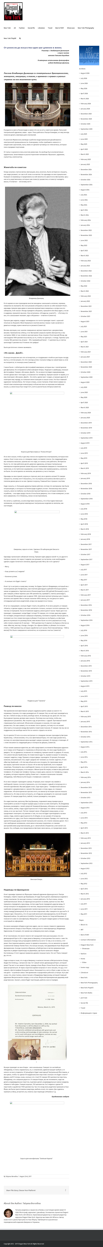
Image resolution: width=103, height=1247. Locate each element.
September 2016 (86, 620)
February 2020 (86, 413)
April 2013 (84, 828)
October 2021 (85, 316)
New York (84, 977)
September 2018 (86, 499)
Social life (84, 1003)
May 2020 (84, 397)
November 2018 (86, 488)
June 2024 (84, 200)
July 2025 (84, 134)
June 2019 (84, 453)
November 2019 (86, 428)
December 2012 (86, 848)
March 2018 (85, 529)
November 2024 (86, 174)
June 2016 (84, 635)
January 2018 (85, 539)
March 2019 (85, 468)
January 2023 (85, 266)
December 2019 (86, 423)
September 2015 (86, 681)
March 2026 (85, 99)
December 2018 (86, 483)
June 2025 (84, 139)
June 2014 (84, 757)
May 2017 (84, 580)
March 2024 (85, 215)
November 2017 (86, 549)
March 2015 (85, 711)
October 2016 (85, 615)
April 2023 (84, 251)
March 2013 (85, 833)
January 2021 (85, 357)
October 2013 (85, 798)
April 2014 (84, 767)
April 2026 (84, 93)
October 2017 (85, 554)
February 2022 (86, 296)
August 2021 (85, 321)
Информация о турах (89, 1013)
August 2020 (85, 382)
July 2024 (84, 195)
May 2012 (84, 884)
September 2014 (86, 742)
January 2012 (85, 899)
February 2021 (86, 352)
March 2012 (85, 894)
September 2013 (86, 803)
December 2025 (86, 114)
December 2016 (86, 605)
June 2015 (84, 696)
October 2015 (85, 676)
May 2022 (84, 286)
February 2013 (86, 838)
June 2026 (84, 83)
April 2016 (84, 646)
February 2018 (86, 534)
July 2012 (84, 873)
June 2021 (84, 332)
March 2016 (85, 651)
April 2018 (84, 524)
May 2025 (84, 144)
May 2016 (84, 640)
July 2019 (84, 448)
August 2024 (85, 190)
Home (83, 959)
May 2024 (84, 205)
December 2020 (86, 362)
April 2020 (84, 402)
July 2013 (84, 813)
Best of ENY (85, 935)
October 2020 (85, 372)
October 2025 (85, 124)
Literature (84, 972)
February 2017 (86, 595)
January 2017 (85, 600)
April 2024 (84, 210)
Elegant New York (87, 945)
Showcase (85, 948)
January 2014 (85, 782)
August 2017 (85, 565)
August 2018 (85, 504)
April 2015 (84, 706)
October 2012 (85, 858)
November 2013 (86, 792)
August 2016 (85, 625)
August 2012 (85, 868)
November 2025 (86, 119)
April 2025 (84, 149)
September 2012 (86, 863)
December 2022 (86, 271)
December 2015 (86, 666)
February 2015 (86, 716)
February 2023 (86, 261)
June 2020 (84, 392)
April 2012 (84, 889)
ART (82, 930)
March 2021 (85, 347)
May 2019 (84, 458)
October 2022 (85, 281)
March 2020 (85, 407)
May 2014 (84, 762)
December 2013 (86, 787)
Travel (83, 1008)
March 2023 (85, 256)
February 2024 (86, 220)
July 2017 (84, 570)
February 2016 (86, 656)
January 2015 (85, 721)
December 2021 (86, 306)
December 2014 (86, 727)
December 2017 (86, 544)
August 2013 (85, 808)
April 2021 (84, 342)
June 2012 (84, 879)
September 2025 (86, 129)
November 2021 (86, 311)
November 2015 (86, 671)
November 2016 (86, 610)
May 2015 (84, 701)
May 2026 (84, 88)
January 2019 (85, 478)
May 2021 (84, 337)
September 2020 (86, 377)
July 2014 (84, 752)
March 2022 (85, 291)
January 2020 (85, 418)
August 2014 (85, 747)
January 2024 (85, 225)
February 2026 (86, 104)
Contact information (88, 940)
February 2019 (86, 473)
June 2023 (84, 240)
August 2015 (85, 686)
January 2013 (85, 843)
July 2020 (84, 387)
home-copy (85, 967)
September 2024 (86, 185)
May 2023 (84, 245)
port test (84, 998)
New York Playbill (87, 988)
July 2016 (84, 630)
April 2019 (84, 463)
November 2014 (86, 732)
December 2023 (86, 230)
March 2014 (85, 772)
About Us (84, 925)
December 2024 (86, 169)
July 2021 (84, 326)
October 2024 (85, 180)
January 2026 (85, 109)
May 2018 (84, 519)
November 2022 (86, 276)
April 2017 (84, 585)
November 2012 (86, 853)
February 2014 (86, 777)
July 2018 (84, 509)
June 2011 (84, 909)
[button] (20, 38)
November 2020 (86, 367)
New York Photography (89, 983)
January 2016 (85, 661)
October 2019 (85, 433)
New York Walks (86, 993)
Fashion (83, 954)
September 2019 (86, 438)
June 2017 (84, 575)
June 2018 (84, 514)
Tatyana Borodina (12, 1176)
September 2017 (86, 559)
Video (84, 962)
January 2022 (85, 301)
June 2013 (84, 818)
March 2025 (85, 154)
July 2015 (84, 691)
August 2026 (85, 73)
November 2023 (86, 235)
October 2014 (85, 737)
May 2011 (84, 914)
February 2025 (86, 159)
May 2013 (84, 823)
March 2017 (85, 590)
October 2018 (85, 494)
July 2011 (84, 904)
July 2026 (84, 78)
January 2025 (85, 164)
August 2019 (85, 443)
